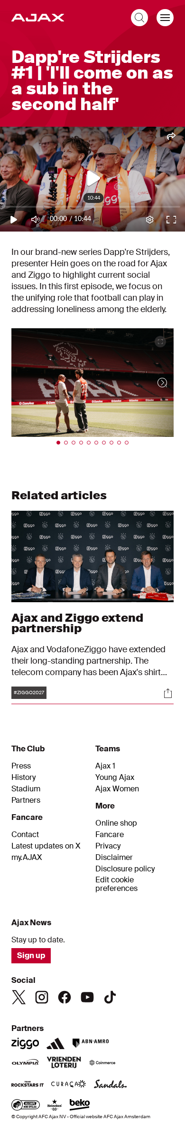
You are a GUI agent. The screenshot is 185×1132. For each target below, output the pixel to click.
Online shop (116, 823)
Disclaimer (114, 857)
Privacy (107, 846)
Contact (25, 834)
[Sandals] (110, 1085)
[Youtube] (87, 997)
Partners (25, 800)
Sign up (31, 955)
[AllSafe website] (25, 1105)
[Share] (168, 693)
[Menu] (165, 17)
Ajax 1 (105, 766)
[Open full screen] (160, 341)
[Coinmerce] (102, 1063)
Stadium (25, 789)
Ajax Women (117, 789)
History (23, 777)
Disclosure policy (125, 869)
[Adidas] (55, 1043)
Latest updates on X (46, 846)
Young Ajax (114, 777)
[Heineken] (54, 1105)
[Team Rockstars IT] (27, 1085)
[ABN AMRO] (90, 1043)
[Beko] (80, 1105)
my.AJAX (26, 857)
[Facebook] (64, 997)
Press (21, 766)
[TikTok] (110, 997)
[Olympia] (25, 1063)
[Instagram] (41, 997)
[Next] (153, 382)
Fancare (109, 834)
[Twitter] (19, 997)
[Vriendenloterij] (63, 1063)
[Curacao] (68, 1085)
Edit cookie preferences (116, 884)
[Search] (139, 17)
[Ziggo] (25, 1043)
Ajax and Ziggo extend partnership (77, 623)
